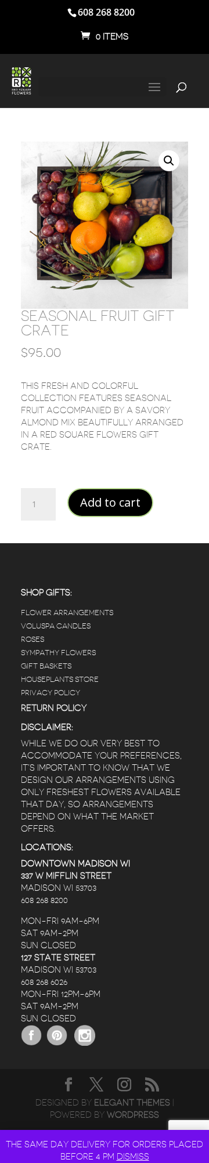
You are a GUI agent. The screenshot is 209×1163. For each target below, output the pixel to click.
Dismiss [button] (133, 1157)
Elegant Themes (132, 1103)
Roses (32, 639)
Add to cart (110, 502)
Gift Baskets (46, 666)
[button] (168, 160)
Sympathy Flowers (58, 652)
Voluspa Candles (56, 626)
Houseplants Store (60, 679)
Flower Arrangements (67, 612)
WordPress (133, 1115)
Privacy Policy (50, 692)
